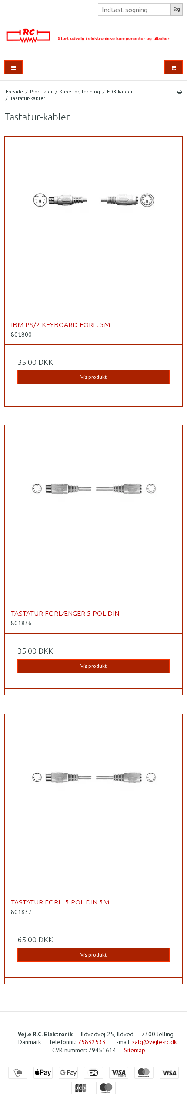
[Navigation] (13, 67)
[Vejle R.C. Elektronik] (93, 36)
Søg (176, 9)
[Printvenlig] (179, 91)
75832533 (92, 1042)
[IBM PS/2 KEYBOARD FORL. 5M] (93, 225)
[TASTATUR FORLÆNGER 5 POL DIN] (93, 514)
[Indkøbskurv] (173, 67)
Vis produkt (93, 377)
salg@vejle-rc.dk (154, 1042)
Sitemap (134, 1050)
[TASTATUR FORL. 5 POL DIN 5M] (93, 802)
